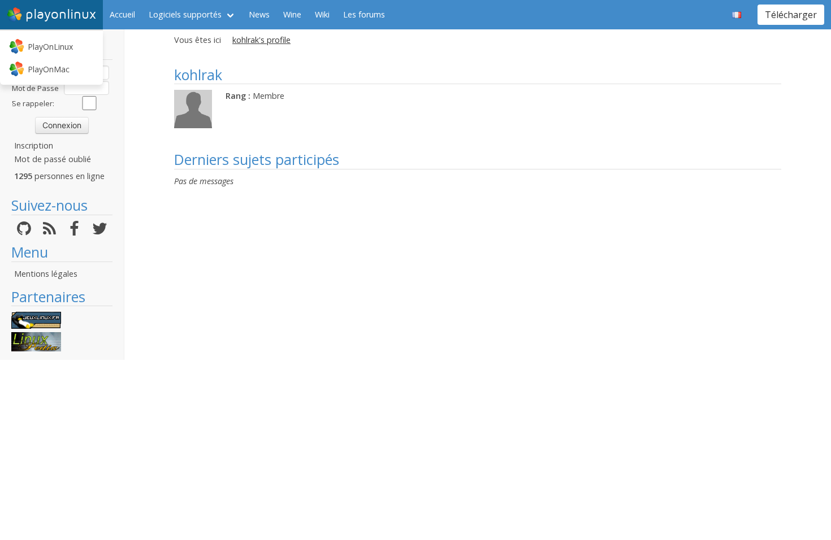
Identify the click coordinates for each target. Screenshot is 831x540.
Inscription (33, 145)
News (259, 14)
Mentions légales (45, 273)
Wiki (322, 14)
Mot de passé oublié (52, 159)
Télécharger (791, 14)
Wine (292, 14)
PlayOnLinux (50, 46)
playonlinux (60, 14)
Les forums (364, 14)
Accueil (122, 14)
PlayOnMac (49, 69)
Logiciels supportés (185, 14)
